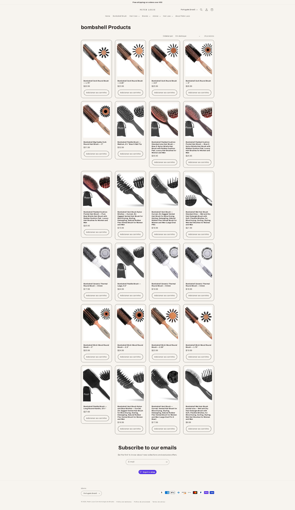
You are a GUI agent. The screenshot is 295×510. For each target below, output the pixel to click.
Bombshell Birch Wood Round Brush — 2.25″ (164, 346)
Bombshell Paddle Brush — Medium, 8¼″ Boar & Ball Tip (130, 143)
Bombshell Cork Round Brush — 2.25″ (130, 82)
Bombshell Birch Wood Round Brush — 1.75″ (198, 346)
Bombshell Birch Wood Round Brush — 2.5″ (130, 346)
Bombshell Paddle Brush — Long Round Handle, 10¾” (95, 407)
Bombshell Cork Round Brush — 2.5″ (164, 82)
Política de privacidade (142, 501)
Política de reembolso (124, 501)
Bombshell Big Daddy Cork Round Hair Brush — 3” (95, 143)
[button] (134, 16)
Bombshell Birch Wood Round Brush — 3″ (96, 346)
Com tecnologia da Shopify (104, 501)
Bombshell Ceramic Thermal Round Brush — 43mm (198, 285)
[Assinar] (166, 462)
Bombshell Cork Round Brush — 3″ (198, 82)
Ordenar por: (168, 36)
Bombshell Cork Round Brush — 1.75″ (96, 82)
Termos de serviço (158, 501)
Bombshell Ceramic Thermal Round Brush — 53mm (164, 285)
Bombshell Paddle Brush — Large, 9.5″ (129, 285)
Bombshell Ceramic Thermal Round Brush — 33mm (96, 285)
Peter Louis (91, 501)
